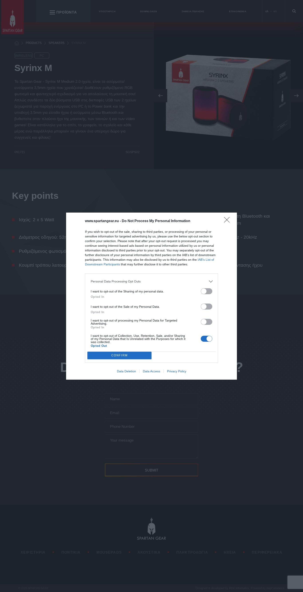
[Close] (228, 221)
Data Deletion (126, 371)
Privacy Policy (176, 371)
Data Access (151, 371)
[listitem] (151, 281)
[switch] (206, 291)
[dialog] (151, 296)
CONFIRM (119, 355)
